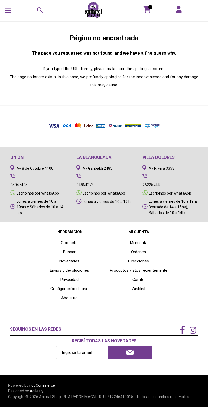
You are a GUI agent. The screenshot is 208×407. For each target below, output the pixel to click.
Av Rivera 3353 (161, 168)
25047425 (19, 185)
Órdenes (138, 252)
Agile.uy (36, 391)
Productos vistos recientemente (138, 270)
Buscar (69, 252)
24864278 (85, 185)
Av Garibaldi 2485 (97, 168)
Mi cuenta (138, 242)
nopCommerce (42, 385)
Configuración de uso (69, 288)
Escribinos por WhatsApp (38, 193)
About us (69, 298)
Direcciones (138, 261)
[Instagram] (192, 331)
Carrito (138, 279)
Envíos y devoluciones (69, 270)
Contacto (69, 242)
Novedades (69, 261)
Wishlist (138, 288)
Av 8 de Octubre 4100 (35, 168)
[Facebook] (182, 330)
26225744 (151, 185)
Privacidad (69, 279)
